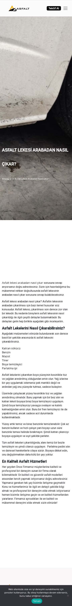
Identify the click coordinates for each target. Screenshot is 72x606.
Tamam (37, 601)
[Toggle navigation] (65, 8)
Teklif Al (54, 8)
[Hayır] (67, 595)
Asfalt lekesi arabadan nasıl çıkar (22, 283)
